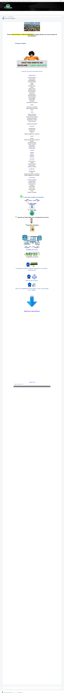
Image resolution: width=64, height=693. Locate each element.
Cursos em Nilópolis (10, 16)
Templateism (14, 692)
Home (5, 16)
